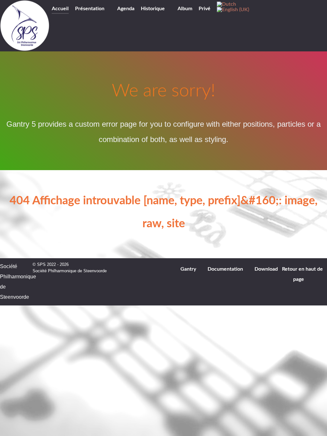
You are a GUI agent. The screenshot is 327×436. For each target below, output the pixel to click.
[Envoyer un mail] (319, 11)
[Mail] (92, 26)
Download (266, 269)
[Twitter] (65, 26)
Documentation (225, 269)
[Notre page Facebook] (56, 26)
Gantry (188, 269)
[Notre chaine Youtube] (74, 26)
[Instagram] (83, 26)
